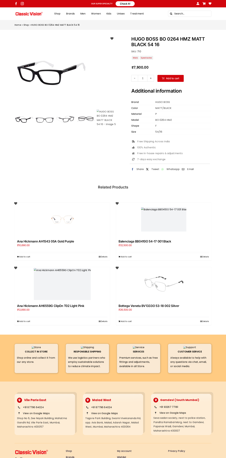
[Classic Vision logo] (29, 13)
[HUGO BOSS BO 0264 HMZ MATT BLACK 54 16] (65, 71)
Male (135, 57)
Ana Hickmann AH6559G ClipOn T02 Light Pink (50, 306)
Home (18, 24)
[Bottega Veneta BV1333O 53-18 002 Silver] (163, 284)
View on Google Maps (36, 413)
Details (104, 256)
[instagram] (22, 3)
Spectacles (146, 57)
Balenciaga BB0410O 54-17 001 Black (145, 241)
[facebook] (16, 3)
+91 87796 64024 (33, 407)
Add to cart (172, 78)
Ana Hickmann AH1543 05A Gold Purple (45, 241)
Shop (26, 24)
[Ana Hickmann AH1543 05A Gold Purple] (62, 219)
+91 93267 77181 (168, 407)
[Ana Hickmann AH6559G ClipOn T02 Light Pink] (62, 284)
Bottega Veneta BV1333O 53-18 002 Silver (149, 306)
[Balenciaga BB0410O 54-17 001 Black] (163, 219)
